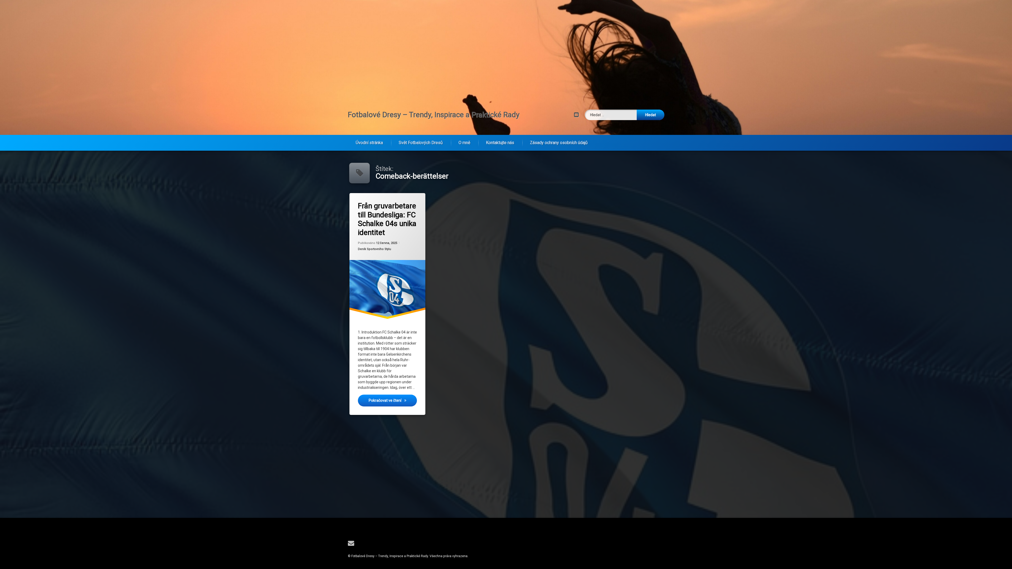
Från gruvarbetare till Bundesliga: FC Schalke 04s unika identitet (387, 219)
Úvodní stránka (369, 142)
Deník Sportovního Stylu (374, 249)
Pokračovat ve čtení (393, 400)
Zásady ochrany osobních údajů (559, 142)
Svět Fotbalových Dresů (421, 142)
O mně (464, 142)
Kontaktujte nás (500, 142)
